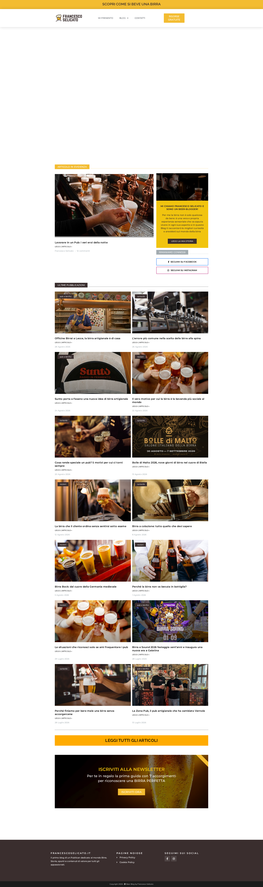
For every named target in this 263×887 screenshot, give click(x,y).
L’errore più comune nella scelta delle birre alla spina (166, 338)
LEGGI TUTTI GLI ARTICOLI (131, 740)
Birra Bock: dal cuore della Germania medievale (86, 586)
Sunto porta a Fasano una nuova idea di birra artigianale (91, 398)
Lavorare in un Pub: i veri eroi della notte (81, 242)
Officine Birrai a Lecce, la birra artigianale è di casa (87, 338)
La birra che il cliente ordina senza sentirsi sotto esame (90, 526)
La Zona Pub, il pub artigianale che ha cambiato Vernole (168, 710)
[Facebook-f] (167, 858)
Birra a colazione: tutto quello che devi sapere (162, 526)
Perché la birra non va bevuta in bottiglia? (159, 586)
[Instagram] (174, 858)
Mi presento (105, 18)
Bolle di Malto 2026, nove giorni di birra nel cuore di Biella (169, 462)
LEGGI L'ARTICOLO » (63, 247)
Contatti (140, 18)
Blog (122, 18)
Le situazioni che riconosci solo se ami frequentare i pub (91, 647)
